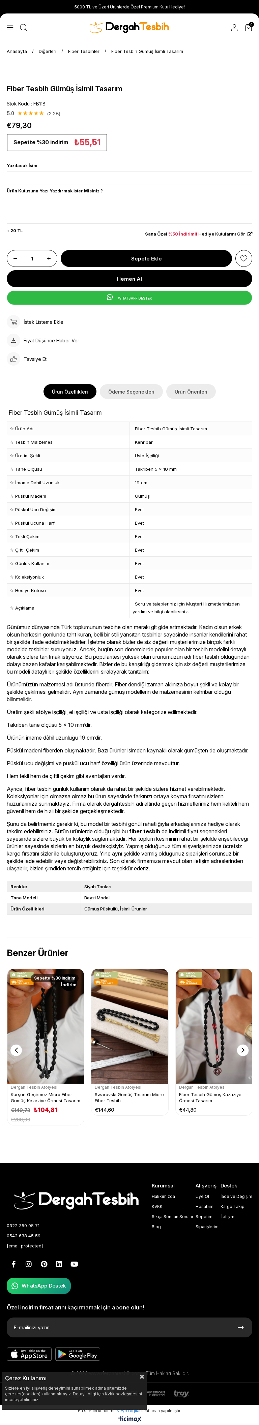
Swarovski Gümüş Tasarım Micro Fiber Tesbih (129, 1097)
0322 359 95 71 (23, 1225)
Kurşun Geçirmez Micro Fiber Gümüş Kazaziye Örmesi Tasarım (45, 1097)
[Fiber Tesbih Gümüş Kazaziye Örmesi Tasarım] (214, 1026)
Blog (156, 1226)
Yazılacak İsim (22, 165)
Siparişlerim (207, 1226)
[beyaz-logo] (78, 1200)
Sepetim (204, 1216)
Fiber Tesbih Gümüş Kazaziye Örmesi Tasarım (210, 1097)
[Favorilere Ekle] (243, 258)
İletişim (227, 1216)
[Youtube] (74, 1264)
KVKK (157, 1206)
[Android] (77, 1354)
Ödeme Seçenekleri (131, 392)
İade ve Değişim (236, 1196)
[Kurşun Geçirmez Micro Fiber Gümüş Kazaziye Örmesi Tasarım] (45, 1026)
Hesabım (204, 1206)
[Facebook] (13, 1264)
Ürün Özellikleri (70, 392)
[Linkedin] (59, 1264)
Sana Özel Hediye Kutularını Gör (195, 234)
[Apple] (29, 1354)
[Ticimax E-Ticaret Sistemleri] (130, 1419)
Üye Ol (202, 1196)
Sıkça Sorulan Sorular (172, 1216)
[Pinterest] (44, 1264)
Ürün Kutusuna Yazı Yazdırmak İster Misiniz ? (55, 190)
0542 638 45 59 (23, 1235)
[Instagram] (28, 1264)
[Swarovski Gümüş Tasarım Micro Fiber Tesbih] (129, 1026)
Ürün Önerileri (191, 392)
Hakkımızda (163, 1196)
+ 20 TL (15, 230)
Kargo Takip (232, 1206)
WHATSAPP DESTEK (134, 298)
